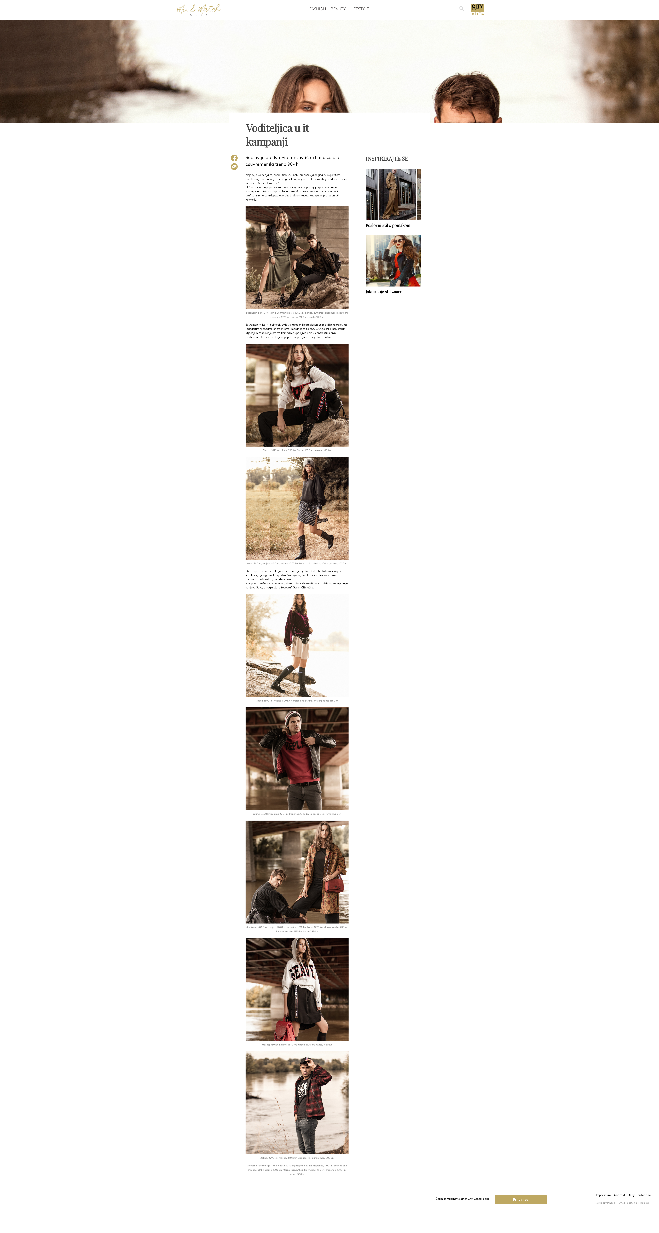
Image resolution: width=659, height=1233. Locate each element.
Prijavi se (521, 1199)
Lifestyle (359, 8)
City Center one (640, 1195)
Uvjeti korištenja (628, 1203)
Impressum (603, 1195)
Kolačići (644, 1203)
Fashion (317, 8)
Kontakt (620, 1195)
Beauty (338, 8)
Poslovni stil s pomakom (388, 225)
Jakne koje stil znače (384, 291)
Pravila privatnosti (605, 1203)
